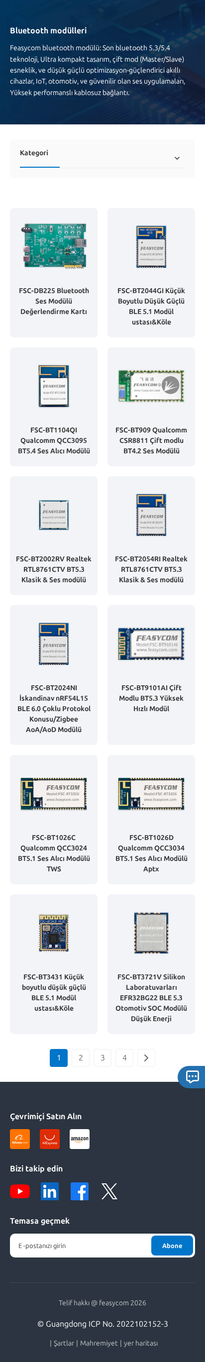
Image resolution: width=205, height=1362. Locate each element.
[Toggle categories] (177, 158)
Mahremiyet (99, 1343)
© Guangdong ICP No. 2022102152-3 (102, 1324)
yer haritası (141, 1343)
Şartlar (64, 1343)
